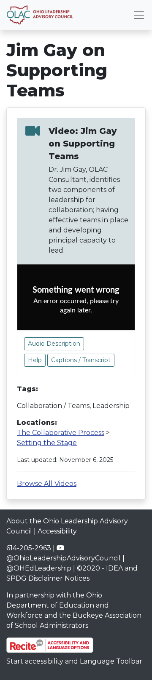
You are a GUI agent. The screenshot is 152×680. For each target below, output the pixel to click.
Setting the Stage (47, 443)
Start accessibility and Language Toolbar (74, 661)
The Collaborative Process (60, 433)
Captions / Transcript (81, 360)
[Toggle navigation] (139, 15)
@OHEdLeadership (38, 568)
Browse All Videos (46, 484)
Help (35, 360)
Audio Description (54, 343)
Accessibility (57, 531)
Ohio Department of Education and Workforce (57, 605)
